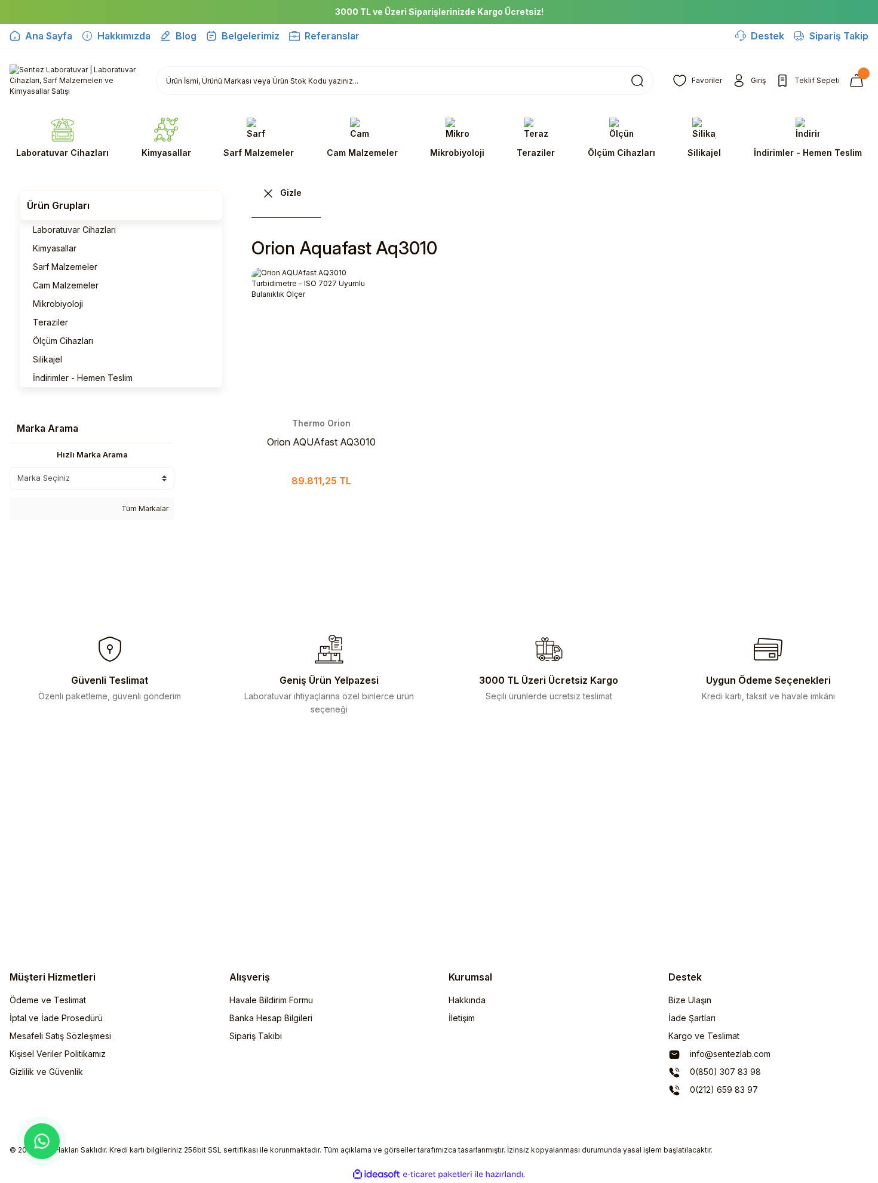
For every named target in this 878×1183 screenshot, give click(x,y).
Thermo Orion (321, 423)
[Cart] (858, 80)
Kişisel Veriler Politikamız (58, 1054)
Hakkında (467, 1000)
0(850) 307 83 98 (724, 1072)
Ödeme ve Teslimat (48, 1000)
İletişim (462, 1018)
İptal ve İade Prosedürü (56, 1018)
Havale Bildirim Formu (271, 1000)
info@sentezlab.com (728, 1054)
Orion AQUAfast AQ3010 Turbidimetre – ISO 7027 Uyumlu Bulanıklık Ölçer (321, 442)
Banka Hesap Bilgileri (270, 1018)
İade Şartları (692, 1018)
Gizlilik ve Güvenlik (46, 1072)
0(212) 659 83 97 (722, 1089)
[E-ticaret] (437, 1174)
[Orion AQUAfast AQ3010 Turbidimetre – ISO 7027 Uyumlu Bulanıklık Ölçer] (321, 337)
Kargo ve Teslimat (703, 1036)
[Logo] (73, 80)
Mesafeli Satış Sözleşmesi (60, 1036)
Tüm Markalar (143, 508)
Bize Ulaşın (689, 1000)
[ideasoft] (376, 1174)
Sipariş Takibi (255, 1036)
